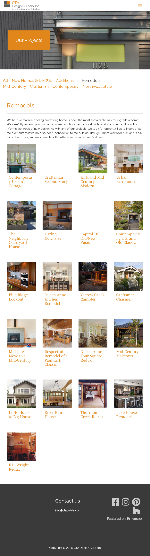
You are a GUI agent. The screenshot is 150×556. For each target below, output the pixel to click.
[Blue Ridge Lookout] (21, 276)
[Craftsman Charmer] (128, 276)
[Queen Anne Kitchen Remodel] (57, 276)
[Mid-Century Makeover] (128, 333)
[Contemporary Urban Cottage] (21, 158)
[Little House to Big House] (21, 394)
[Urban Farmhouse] (128, 158)
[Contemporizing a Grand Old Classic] (128, 215)
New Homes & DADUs (32, 80)
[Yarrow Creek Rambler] (93, 276)
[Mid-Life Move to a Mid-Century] (21, 333)
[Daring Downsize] (57, 215)
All (5, 80)
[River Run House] (57, 394)
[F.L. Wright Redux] (21, 446)
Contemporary (66, 86)
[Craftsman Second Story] (57, 158)
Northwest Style (97, 86)
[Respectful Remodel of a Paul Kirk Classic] (57, 333)
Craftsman (39, 86)
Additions (65, 80)
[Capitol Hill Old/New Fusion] (93, 215)
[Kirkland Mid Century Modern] (93, 158)
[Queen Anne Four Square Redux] (93, 333)
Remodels (91, 80)
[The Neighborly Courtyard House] (21, 215)
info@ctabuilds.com (68, 510)
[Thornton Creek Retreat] (93, 394)
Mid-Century (14, 86)
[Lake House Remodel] (128, 394)
